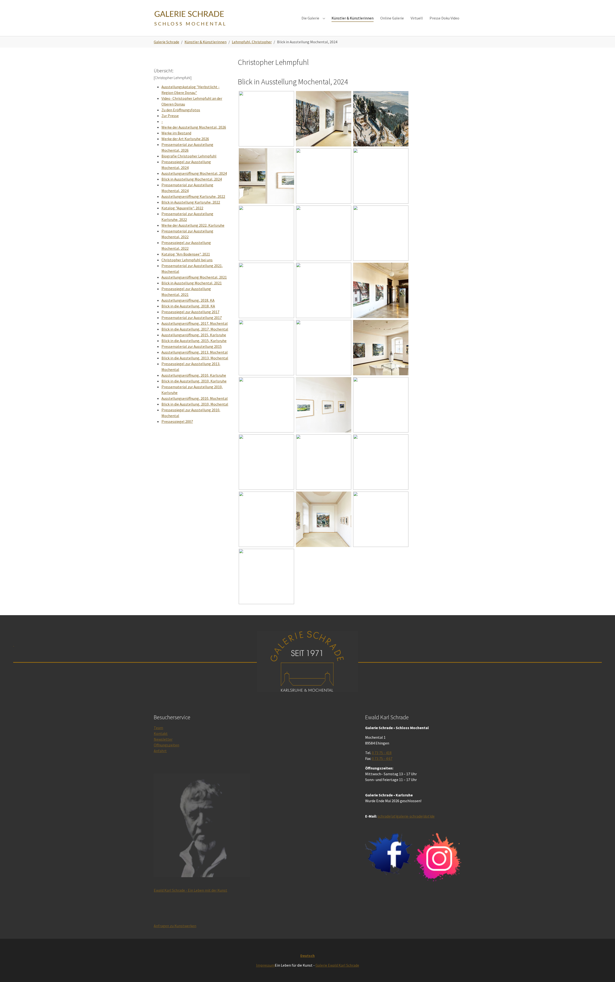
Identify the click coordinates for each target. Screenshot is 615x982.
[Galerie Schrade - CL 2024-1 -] (266, 118)
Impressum (265, 965)
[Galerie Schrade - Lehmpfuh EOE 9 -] (266, 462)
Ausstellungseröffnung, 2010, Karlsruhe (193, 375)
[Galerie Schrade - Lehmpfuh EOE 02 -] (266, 290)
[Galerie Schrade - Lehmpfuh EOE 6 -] (266, 404)
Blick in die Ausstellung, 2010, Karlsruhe (194, 381)
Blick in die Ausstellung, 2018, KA (188, 306)
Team (158, 727)
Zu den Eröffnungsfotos (180, 109)
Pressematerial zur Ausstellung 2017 (191, 317)
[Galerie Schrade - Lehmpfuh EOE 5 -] (380, 347)
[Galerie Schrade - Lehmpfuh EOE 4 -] (323, 347)
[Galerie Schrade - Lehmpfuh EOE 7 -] (323, 404)
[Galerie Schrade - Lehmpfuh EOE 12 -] (266, 519)
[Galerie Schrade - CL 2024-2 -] (323, 118)
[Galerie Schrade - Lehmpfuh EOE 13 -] (323, 519)
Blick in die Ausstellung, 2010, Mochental (194, 404)
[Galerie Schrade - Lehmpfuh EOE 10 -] (323, 462)
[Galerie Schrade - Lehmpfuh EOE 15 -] (266, 576)
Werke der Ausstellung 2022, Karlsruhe (192, 225)
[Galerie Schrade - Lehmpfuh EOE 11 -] (380, 462)
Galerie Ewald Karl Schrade (337, 965)
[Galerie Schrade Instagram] (437, 857)
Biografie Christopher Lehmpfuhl (188, 156)
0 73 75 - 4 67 (382, 758)
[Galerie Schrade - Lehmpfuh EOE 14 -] (380, 519)
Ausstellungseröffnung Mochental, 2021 (194, 277)
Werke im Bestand (176, 133)
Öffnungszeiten (166, 745)
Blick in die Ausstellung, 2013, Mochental (194, 358)
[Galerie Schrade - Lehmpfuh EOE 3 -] (266, 347)
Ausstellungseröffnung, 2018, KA (188, 300)
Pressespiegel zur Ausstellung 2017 (190, 311)
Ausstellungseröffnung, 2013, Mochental (194, 352)
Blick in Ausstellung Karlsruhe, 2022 (190, 202)
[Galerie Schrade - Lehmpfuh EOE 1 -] (323, 290)
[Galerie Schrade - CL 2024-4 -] (266, 176)
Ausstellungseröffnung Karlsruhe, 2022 (193, 196)
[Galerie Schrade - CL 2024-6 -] (380, 176)
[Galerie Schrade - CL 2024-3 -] (380, 118)
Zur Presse (170, 115)
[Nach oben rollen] (604, 971)
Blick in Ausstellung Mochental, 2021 (191, 283)
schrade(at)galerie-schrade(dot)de (406, 816)
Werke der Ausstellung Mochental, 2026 (193, 127)
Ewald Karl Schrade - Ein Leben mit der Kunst (190, 890)
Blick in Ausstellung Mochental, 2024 (191, 179)
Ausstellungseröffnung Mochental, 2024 (194, 173)
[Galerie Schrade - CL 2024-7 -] (266, 233)
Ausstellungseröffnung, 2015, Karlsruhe (193, 334)
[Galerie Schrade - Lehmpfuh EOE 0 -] (323, 233)
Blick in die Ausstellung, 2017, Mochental (194, 329)
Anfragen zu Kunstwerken (175, 925)
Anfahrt (160, 750)
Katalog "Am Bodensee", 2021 (185, 254)
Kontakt (161, 733)
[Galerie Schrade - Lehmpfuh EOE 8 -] (380, 404)
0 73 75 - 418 (382, 752)
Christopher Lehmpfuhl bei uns (187, 259)
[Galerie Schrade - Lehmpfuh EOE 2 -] (380, 290)
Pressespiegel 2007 (177, 421)
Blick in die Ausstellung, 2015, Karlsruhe (194, 340)
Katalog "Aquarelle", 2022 (182, 208)
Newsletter (163, 739)
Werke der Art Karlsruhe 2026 (185, 138)
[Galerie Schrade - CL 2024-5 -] (323, 176)
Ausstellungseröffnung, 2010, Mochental (194, 398)
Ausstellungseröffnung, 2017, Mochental (194, 323)
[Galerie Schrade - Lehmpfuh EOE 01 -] (380, 233)
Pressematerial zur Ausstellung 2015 (191, 346)
